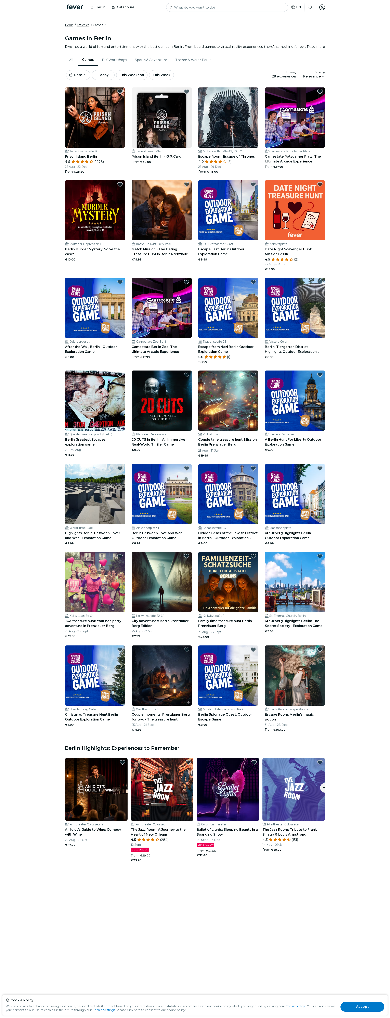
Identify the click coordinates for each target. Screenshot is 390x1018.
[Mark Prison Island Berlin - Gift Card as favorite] (186, 91)
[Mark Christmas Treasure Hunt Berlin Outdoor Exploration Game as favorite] (120, 649)
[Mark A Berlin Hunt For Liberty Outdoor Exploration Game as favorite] (320, 374)
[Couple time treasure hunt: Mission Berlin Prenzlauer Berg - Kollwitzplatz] (228, 401)
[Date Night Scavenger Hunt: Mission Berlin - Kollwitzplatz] (295, 210)
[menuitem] (71, 60)
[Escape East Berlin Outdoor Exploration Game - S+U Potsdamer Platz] (228, 210)
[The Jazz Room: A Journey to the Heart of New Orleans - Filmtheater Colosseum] (162, 789)
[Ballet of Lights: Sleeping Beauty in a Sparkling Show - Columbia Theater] (228, 789)
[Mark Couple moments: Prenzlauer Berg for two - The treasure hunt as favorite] (186, 649)
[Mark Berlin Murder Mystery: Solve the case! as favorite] (120, 184)
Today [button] (103, 75)
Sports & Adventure (151, 60)
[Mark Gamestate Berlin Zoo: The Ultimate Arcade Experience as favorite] (186, 282)
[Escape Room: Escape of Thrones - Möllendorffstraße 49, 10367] (228, 117)
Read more (316, 47)
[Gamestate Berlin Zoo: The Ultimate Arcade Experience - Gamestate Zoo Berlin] (162, 308)
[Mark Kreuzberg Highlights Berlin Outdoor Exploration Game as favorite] (320, 468)
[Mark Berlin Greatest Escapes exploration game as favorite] (120, 374)
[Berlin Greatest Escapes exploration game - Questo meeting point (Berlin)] (95, 401)
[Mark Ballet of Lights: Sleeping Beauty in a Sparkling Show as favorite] (254, 762)
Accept (362, 1007)
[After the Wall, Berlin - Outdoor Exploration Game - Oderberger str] (95, 308)
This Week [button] (161, 75)
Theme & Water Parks (193, 60)
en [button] (298, 7)
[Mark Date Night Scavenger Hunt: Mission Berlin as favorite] (320, 184)
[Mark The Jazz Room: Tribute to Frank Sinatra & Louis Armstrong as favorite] (320, 762)
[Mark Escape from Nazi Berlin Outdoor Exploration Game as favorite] (253, 282)
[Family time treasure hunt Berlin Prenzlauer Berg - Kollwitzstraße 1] (228, 582)
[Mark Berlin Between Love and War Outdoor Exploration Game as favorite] (186, 468)
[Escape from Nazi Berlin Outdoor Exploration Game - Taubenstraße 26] (228, 308)
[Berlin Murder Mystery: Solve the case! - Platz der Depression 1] (95, 210)
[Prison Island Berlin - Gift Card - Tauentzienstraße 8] (162, 117)
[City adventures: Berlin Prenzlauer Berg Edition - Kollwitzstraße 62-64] (162, 582)
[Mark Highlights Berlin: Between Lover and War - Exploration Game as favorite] (120, 468)
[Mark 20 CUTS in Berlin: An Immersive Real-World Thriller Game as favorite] (186, 374)
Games (88, 60)
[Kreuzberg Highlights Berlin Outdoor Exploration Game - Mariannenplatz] (295, 494)
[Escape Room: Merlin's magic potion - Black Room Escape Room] (295, 675)
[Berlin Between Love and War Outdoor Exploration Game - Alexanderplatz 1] (162, 494)
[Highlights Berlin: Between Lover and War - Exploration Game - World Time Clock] (95, 494)
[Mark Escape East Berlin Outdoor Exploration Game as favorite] (253, 184)
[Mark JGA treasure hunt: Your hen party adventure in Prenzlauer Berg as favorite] (120, 556)
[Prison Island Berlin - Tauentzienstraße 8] (95, 117)
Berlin (69, 25)
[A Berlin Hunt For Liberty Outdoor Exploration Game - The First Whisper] (295, 401)
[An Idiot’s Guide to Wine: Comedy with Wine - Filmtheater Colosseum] (96, 789)
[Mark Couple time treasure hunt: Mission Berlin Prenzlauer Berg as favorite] (253, 374)
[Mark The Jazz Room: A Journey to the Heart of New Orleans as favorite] (188, 762)
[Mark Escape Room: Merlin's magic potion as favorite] (320, 649)
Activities (83, 25)
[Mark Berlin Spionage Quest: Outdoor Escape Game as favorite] (253, 649)
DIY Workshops (114, 60)
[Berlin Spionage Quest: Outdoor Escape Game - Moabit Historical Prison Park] (228, 675)
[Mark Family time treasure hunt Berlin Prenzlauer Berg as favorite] (253, 556)
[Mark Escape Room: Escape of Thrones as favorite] (253, 91)
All (71, 60)
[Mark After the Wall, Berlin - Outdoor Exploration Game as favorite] (120, 282)
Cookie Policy (295, 1006)
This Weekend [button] (132, 75)
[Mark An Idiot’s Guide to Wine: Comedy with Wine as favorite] (122, 762)
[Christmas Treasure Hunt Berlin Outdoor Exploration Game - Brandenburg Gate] (95, 675)
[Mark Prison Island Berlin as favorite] (120, 91)
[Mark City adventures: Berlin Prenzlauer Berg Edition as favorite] (186, 556)
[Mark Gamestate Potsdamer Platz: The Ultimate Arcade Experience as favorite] (320, 91)
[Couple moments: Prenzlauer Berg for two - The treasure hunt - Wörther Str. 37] (162, 675)
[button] (100, 25)
